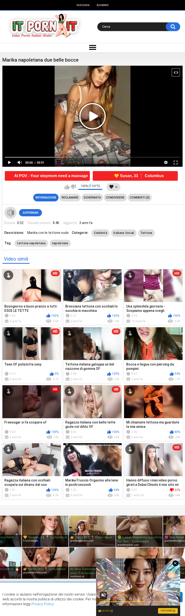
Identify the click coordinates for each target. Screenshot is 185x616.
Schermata (92, 197)
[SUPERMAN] (10, 213)
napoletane (60, 243)
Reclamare (70, 197)
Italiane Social (123, 233)
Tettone (146, 233)
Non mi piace (73, 187)
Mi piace (67, 187)
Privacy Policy (42, 604)
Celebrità (100, 233)
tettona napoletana (31, 243)
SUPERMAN (30, 212)
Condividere (115, 197)
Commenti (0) (140, 197)
